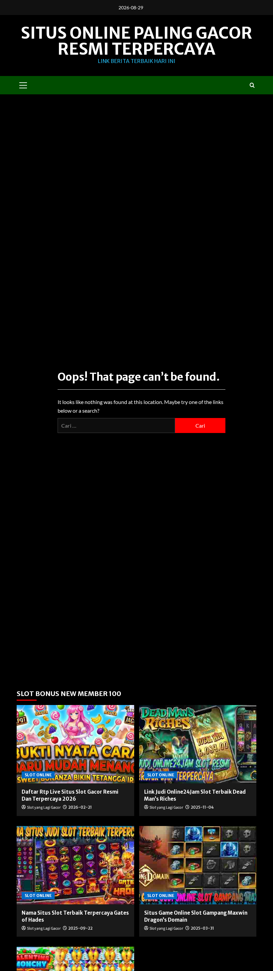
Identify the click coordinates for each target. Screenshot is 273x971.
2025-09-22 (80, 928)
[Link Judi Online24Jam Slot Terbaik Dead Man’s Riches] (198, 744)
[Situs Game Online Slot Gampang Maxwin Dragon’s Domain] (198, 865)
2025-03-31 (202, 928)
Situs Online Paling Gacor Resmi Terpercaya (136, 41)
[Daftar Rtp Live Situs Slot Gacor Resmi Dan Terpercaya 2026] (75, 744)
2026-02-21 (80, 807)
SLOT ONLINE (38, 774)
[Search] (252, 85)
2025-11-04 (202, 807)
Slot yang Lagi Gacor (44, 807)
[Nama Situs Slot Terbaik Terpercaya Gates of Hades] (75, 865)
